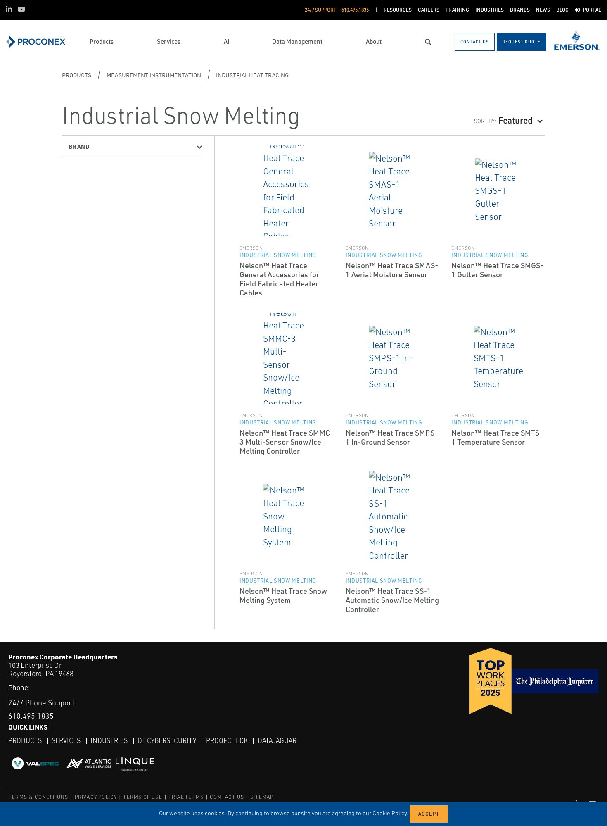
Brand (79, 146)
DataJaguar (277, 740)
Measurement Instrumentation (154, 75)
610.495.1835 (31, 715)
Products (76, 75)
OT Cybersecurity (167, 740)
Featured (515, 120)
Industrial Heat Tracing (252, 75)
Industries (109, 740)
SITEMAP (261, 797)
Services (66, 740)
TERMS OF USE (142, 797)
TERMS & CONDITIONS (39, 797)
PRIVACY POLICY (96, 797)
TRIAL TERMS (186, 797)
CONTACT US (227, 797)
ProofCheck (227, 740)
